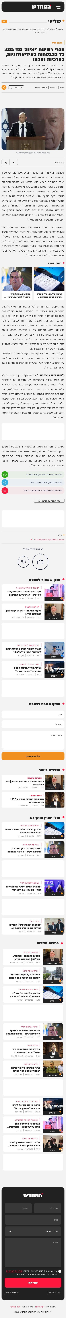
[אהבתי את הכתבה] (40, 562)
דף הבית (61, 29)
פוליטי (52, 29)
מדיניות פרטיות (12, 1292)
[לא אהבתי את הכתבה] (23, 562)
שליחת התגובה (33, 756)
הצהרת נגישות (54, 1292)
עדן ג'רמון (39, 1306)
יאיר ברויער (15, 1306)
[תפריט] (57, 6)
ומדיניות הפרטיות (14, 1271)
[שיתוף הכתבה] (4, 87)
